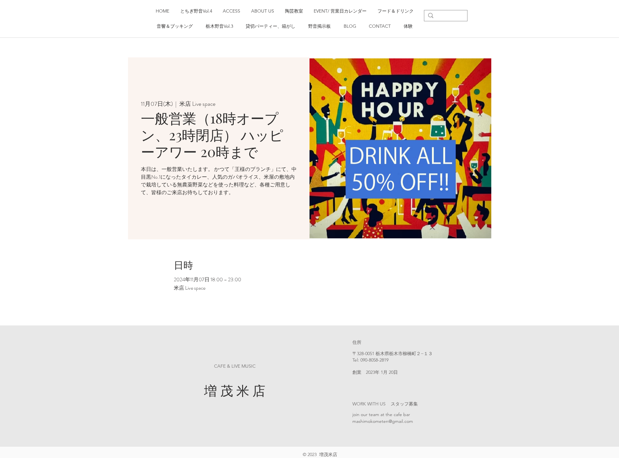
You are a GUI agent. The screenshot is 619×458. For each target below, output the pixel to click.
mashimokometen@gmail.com (382, 421)
